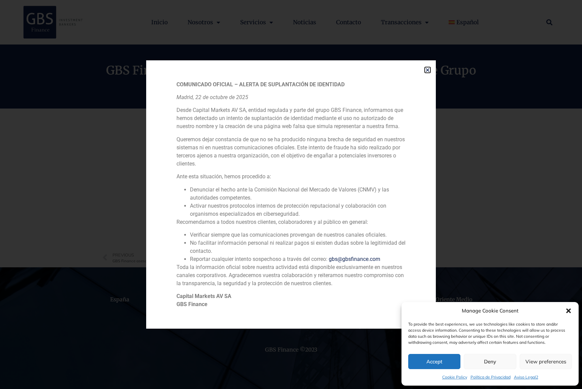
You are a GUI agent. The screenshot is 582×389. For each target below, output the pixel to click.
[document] (291, 194)
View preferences (545, 361)
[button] (568, 310)
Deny (490, 361)
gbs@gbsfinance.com (354, 259)
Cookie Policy (454, 377)
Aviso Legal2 (526, 377)
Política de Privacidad (491, 377)
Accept (434, 361)
